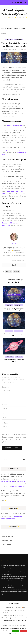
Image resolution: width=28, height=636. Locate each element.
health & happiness (18, 486)
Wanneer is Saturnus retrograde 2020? (14, 360)
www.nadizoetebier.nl (18, 260)
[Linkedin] (13, 265)
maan (3, 481)
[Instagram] (15, 265)
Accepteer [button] (15, 630)
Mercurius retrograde (14, 125)
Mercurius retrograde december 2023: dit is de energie (14, 309)
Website (5, 423)
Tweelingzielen (6, 544)
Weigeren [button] (23, 630)
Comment (5, 387)
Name (4, 405)
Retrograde (18, 39)
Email (4, 414)
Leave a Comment (18, 49)
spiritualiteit (10, 481)
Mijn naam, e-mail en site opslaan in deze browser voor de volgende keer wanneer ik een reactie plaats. (14, 438)
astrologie (21, 481)
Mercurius (9, 39)
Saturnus (19, 356)
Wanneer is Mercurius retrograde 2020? (14, 335)
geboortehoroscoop (13, 150)
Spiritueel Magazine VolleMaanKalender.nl (14, 12)
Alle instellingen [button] (14, 634)
